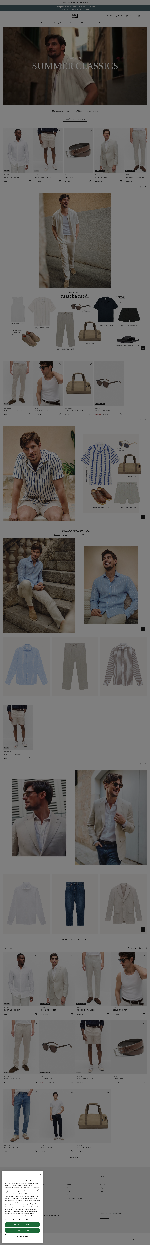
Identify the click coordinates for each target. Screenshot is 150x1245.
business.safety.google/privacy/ (28, 1216)
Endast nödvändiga (22, 1230)
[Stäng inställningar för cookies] (40, 1174)
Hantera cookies (22, 1236)
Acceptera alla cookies (22, 1224)
